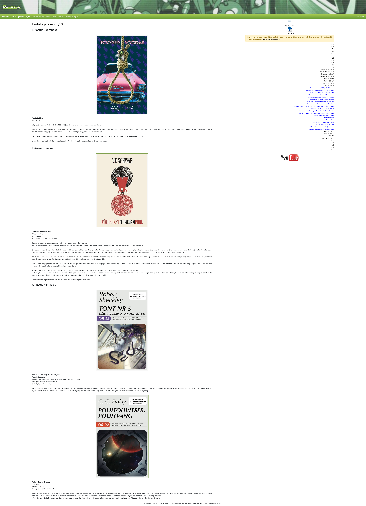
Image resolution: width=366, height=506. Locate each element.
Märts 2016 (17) (328, 133)
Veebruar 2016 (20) (327, 136)
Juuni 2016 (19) (328, 83)
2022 (332, 53)
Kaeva (48, 17)
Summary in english (72, 17)
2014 (332, 143)
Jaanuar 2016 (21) (328, 138)
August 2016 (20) (328, 78)
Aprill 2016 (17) (329, 131)
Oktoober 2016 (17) (327, 74)
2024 (332, 49)
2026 (332, 44)
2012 (332, 147)
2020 (332, 58)
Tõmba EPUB (290, 26)
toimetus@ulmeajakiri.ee (271, 39)
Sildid (54, 17)
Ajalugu (42, 17)
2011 (332, 149)
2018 (332, 62)
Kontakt (60, 17)
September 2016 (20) (327, 76)
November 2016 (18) (327, 72)
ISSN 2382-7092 (358, 17)
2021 (332, 56)
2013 (332, 145)
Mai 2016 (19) (329, 85)
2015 (332, 140)
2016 (332, 67)
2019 (332, 60)
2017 (332, 65)
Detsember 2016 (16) (327, 69)
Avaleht (35, 17)
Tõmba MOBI (289, 33)
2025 (332, 46)
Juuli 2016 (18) (329, 81)
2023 (332, 51)
